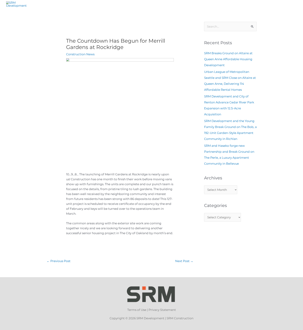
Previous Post (58, 261)
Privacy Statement (162, 310)
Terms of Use (136, 310)
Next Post (184, 261)
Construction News (80, 54)
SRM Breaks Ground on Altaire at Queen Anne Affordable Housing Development (228, 59)
